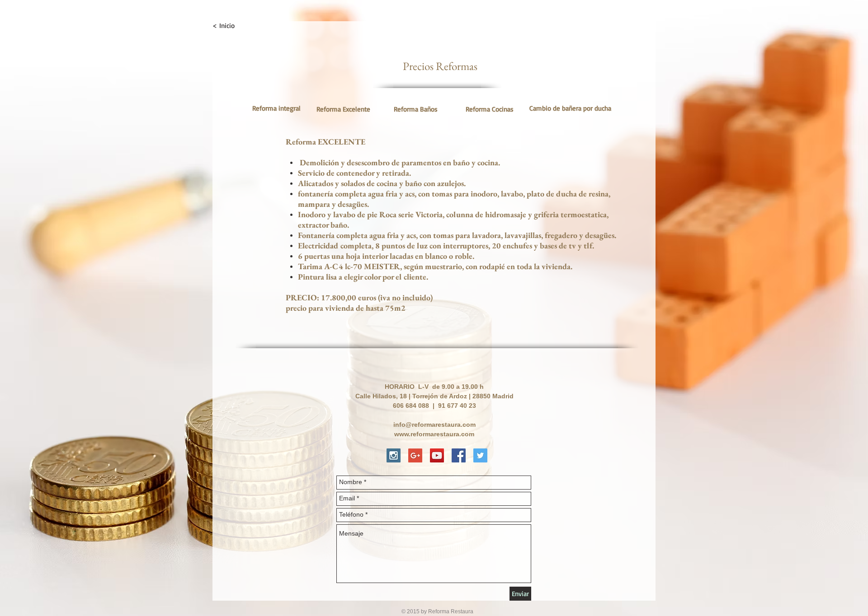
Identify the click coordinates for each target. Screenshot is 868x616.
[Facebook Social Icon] (459, 455)
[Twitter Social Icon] (480, 455)
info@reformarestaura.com (434, 424)
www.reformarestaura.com (434, 434)
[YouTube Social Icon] (437, 455)
